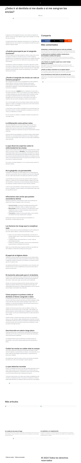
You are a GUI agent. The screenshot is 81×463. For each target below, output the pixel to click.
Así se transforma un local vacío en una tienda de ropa (56, 74)
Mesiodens (22, 151)
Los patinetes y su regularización (49, 431)
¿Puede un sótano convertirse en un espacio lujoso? (55, 69)
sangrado (19, 91)
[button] (5, 2)
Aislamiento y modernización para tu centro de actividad (56, 49)
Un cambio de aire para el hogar (13, 431)
